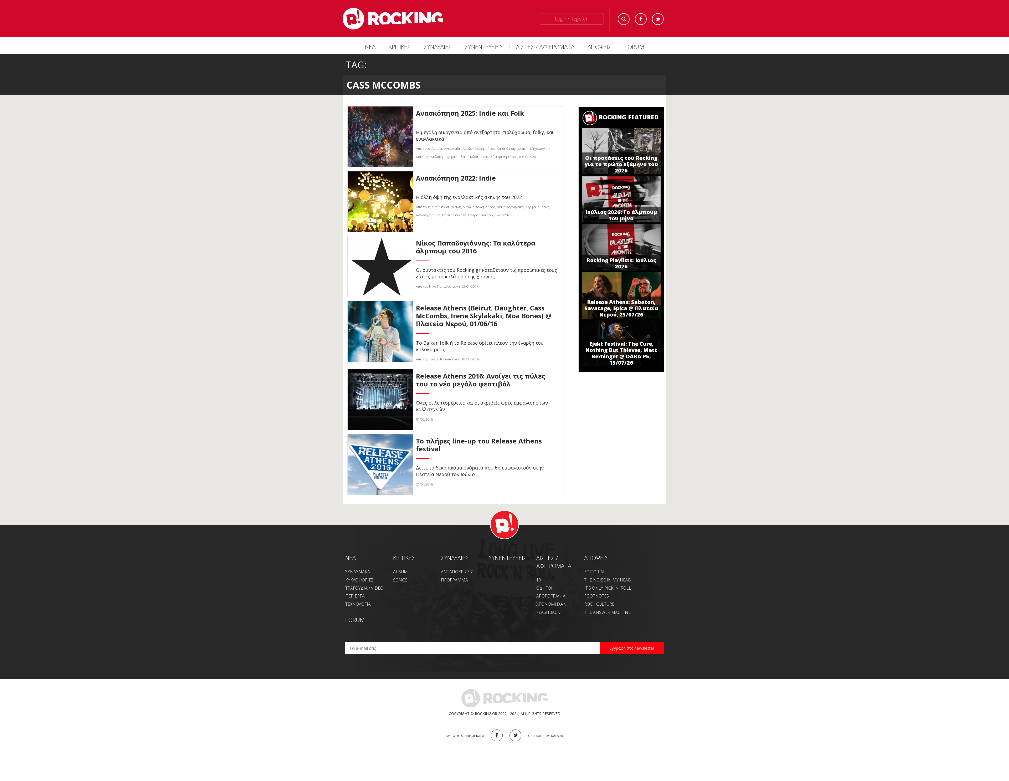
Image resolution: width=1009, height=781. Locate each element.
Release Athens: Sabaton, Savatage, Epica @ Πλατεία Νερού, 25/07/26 (621, 308)
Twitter (658, 19)
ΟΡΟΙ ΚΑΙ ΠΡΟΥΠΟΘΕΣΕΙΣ (546, 736)
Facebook (641, 19)
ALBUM (400, 572)
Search (624, 19)
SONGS (400, 580)
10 (538, 580)
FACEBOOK (497, 735)
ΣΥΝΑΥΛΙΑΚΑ (357, 572)
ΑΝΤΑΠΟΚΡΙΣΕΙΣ (457, 572)
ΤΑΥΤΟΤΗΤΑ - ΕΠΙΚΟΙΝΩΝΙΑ (464, 736)
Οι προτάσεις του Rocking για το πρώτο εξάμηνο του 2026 (621, 164)
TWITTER (515, 735)
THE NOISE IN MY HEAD (607, 580)
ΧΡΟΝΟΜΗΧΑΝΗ (553, 604)
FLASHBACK (548, 612)
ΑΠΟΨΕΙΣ (599, 46)
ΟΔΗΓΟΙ (544, 588)
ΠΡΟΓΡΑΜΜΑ (454, 580)
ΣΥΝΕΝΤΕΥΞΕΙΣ (484, 46)
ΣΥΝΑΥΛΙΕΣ (438, 46)
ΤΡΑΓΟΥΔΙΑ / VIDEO (364, 588)
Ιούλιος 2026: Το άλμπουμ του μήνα (621, 215)
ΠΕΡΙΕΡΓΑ (355, 596)
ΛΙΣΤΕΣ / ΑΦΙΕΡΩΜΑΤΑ (545, 46)
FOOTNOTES (596, 596)
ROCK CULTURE (599, 604)
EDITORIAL (594, 572)
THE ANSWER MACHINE (607, 612)
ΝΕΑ (370, 46)
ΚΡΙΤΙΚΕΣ (400, 46)
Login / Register (571, 19)
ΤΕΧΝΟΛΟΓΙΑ (358, 604)
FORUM (634, 46)
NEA (350, 557)
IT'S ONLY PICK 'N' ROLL (607, 588)
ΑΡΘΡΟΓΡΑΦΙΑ (550, 596)
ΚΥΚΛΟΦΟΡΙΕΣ (359, 580)
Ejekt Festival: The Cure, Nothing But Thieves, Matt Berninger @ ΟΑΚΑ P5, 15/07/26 (621, 353)
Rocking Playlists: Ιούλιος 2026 (621, 263)
